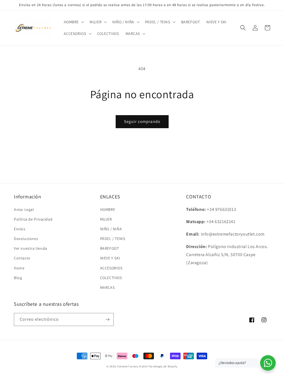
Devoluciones (26, 238)
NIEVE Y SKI (110, 258)
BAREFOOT (109, 248)
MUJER (106, 219)
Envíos (20, 228)
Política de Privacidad (33, 219)
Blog (18, 277)
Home (19, 268)
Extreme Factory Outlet (132, 366)
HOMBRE (107, 209)
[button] (73, 22)
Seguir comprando (142, 121)
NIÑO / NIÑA (111, 228)
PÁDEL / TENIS (112, 238)
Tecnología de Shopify (163, 366)
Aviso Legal (24, 209)
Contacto (22, 258)
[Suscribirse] (107, 319)
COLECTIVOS (111, 277)
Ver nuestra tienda (30, 248)
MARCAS (107, 287)
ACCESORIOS (111, 268)
